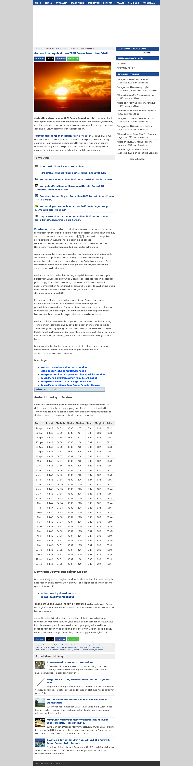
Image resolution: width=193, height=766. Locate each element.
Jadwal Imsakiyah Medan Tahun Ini (50, 647)
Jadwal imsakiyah (82, 135)
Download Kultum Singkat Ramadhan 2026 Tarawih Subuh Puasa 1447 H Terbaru (78, 741)
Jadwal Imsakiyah (48, 645)
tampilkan (54, 389)
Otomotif (61, 3)
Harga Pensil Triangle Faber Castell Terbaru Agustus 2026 (78, 681)
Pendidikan (149, 3)
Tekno (48, 3)
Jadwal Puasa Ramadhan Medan (58, 650)
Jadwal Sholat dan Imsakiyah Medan (88, 650)
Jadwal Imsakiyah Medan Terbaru (78, 647)
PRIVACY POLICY (126, 67)
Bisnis (38, 3)
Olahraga (133, 3)
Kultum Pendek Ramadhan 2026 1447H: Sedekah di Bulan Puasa (77, 701)
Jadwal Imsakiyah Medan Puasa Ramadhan (95, 645)
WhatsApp (73, 58)
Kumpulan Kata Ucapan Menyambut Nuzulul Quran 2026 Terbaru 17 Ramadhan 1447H (78, 721)
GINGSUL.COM (40, 763)
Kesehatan (93, 3)
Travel (120, 3)
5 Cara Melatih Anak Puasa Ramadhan (70, 662)
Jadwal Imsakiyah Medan (66, 645)
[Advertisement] (96, 25)
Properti (108, 3)
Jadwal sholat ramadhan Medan (53, 135)
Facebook (61, 58)
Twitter (50, 58)
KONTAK (122, 63)
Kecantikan (77, 3)
